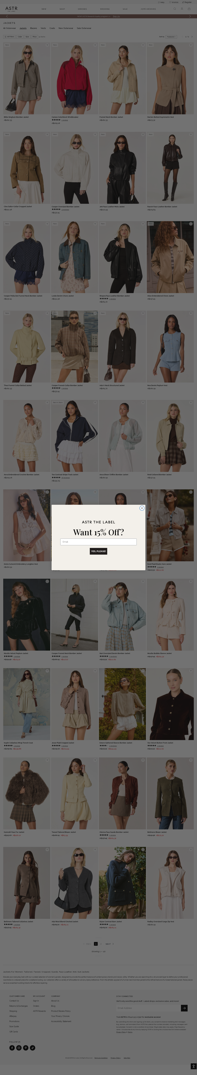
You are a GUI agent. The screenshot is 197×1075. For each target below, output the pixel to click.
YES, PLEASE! (98, 551)
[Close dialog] (142, 508)
